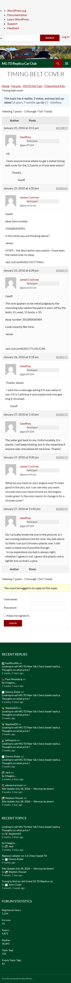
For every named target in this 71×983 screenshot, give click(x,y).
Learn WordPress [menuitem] (18, 19)
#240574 (62, 508)
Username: (10, 599)
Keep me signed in (18, 615)
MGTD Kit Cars (32, 86)
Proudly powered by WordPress (17, 978)
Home (5, 86)
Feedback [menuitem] (13, 28)
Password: (10, 607)
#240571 (62, 357)
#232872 (62, 128)
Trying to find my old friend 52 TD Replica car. (27, 881)
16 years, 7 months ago (26, 102)
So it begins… (9, 682)
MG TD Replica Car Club (19, 63)
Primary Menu (66, 63)
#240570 (62, 270)
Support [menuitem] (12, 23)
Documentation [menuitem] (17, 15)
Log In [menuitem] (66, 36)
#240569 (62, 188)
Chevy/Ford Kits (54, 86)
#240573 (62, 457)
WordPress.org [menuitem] (16, 10)
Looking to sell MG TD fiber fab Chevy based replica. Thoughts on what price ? (31, 668)
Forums (16, 86)
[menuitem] (37, 38)
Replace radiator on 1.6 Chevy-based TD (24, 855)
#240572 (62, 414)
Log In (13, 623)
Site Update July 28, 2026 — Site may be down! (28, 788)
